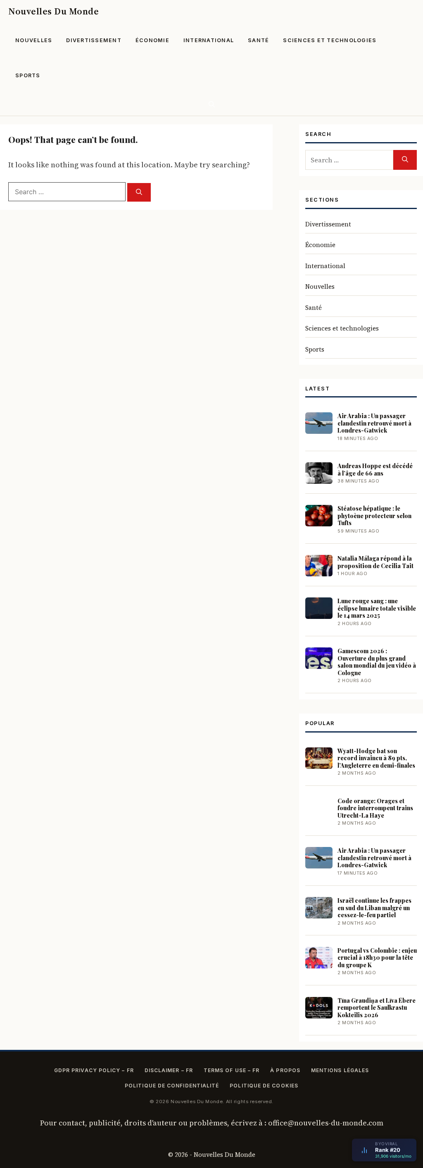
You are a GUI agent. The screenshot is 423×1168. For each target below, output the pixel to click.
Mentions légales (340, 1070)
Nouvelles (33, 40)
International (208, 40)
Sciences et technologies (329, 40)
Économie (152, 40)
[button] (211, 104)
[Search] (139, 192)
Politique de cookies (264, 1085)
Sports (27, 75)
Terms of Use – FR (231, 1070)
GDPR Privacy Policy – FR (94, 1070)
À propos (285, 1070)
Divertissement (93, 40)
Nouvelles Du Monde (53, 11)
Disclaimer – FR (169, 1070)
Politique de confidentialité (172, 1085)
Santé (258, 40)
